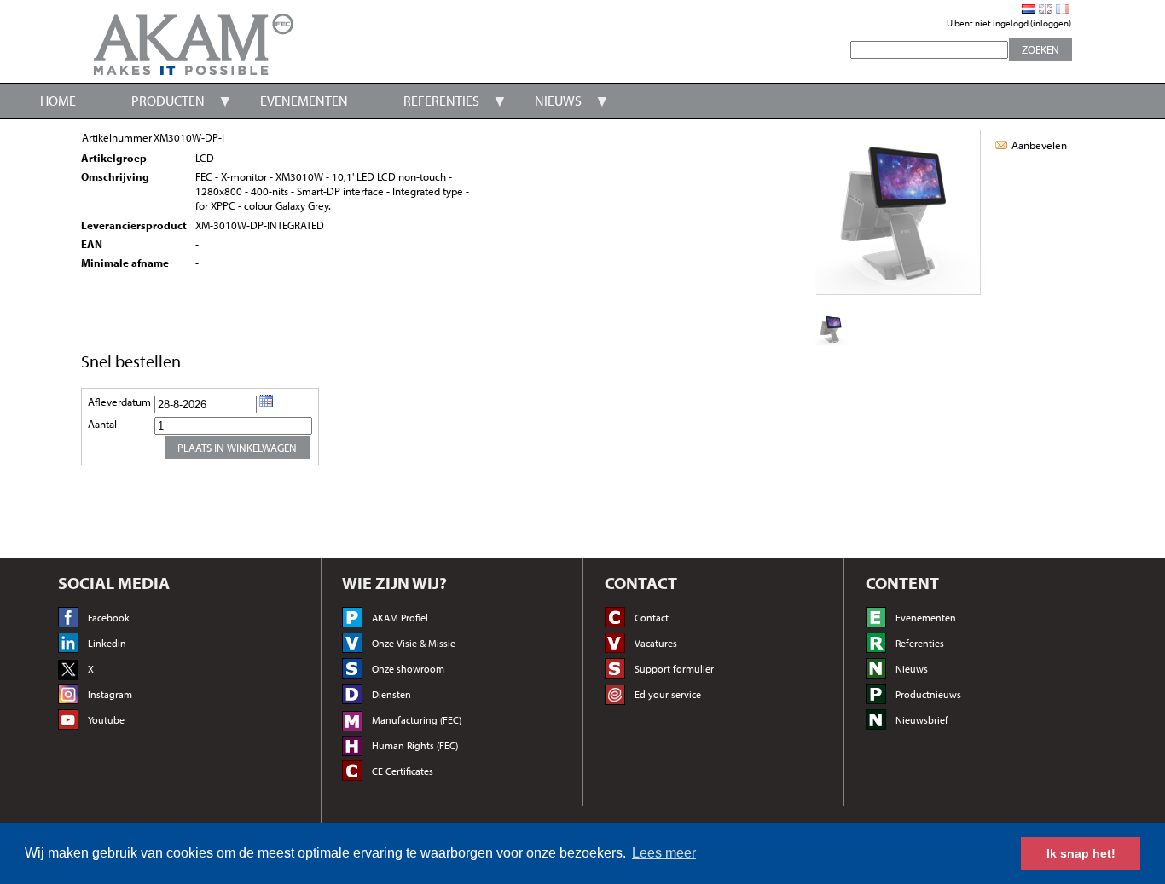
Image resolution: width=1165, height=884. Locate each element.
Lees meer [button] (664, 853)
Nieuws (558, 100)
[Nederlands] (1028, 9)
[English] (1045, 9)
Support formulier (674, 668)
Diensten (391, 694)
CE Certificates (402, 771)
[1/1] (832, 343)
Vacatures (656, 643)
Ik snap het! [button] (1081, 853)
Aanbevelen (1039, 145)
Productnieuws (928, 694)
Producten (168, 100)
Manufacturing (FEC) (416, 720)
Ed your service (668, 694)
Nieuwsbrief (921, 720)
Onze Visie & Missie (413, 643)
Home (58, 100)
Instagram (110, 694)
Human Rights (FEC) (415, 745)
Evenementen (304, 100)
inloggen (1051, 23)
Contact (652, 617)
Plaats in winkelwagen (237, 447)
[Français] (1062, 9)
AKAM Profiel (400, 617)
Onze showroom (408, 668)
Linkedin (107, 643)
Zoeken (1040, 49)
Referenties (441, 100)
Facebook (109, 617)
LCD (204, 158)
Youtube (106, 720)
